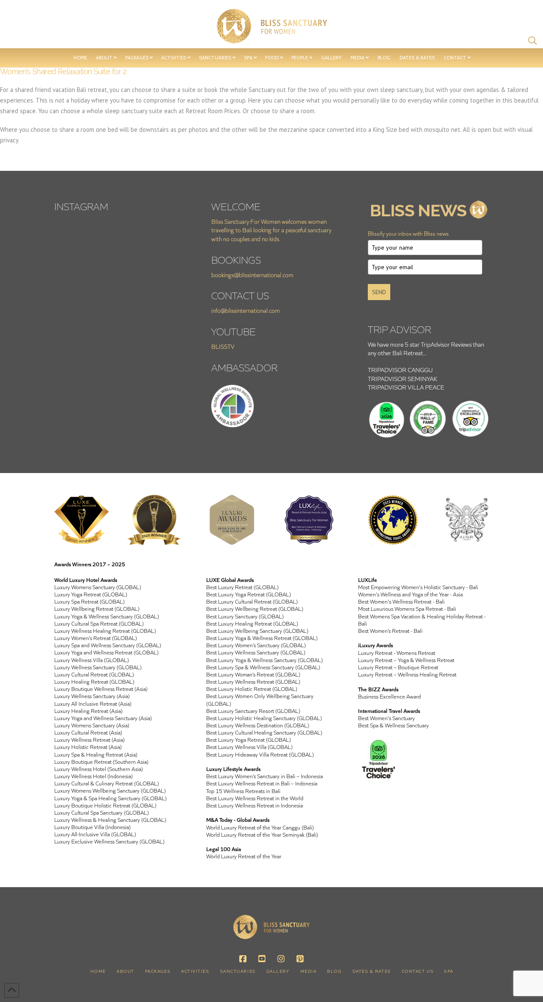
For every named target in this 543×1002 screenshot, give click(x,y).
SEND (379, 292)
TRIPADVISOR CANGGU (400, 370)
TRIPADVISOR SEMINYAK (402, 379)
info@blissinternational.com (245, 310)
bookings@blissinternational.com (252, 275)
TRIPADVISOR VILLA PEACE (406, 387)
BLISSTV (223, 346)
